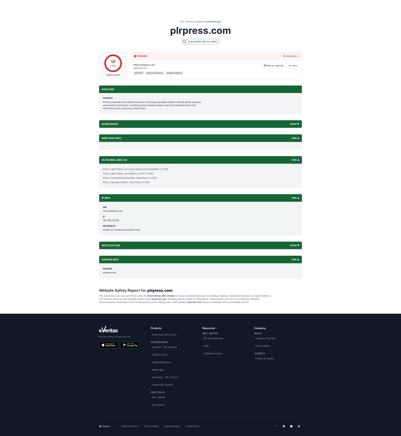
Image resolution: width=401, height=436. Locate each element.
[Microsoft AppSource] (291, 426)
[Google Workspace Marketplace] (299, 426)
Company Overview (265, 338)
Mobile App (158, 369)
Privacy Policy (151, 426)
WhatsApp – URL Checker (165, 377)
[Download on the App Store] (108, 345)
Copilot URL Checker (162, 384)
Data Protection (172, 426)
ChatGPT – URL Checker (164, 347)
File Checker (158, 404)
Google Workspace (161, 362)
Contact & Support (264, 358)
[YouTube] (276, 426)
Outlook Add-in (159, 354)
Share (294, 65)
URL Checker (158, 397)
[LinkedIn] (284, 426)
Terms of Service (129, 426)
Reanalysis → (292, 56)
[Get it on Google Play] (129, 345)
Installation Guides (213, 353)
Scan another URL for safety (202, 41)
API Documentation (213, 338)
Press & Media (262, 346)
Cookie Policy (193, 426)
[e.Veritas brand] (119, 329)
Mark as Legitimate (275, 65)
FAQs (206, 346)
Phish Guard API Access (164, 334)
